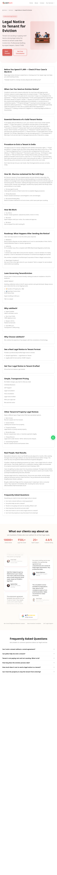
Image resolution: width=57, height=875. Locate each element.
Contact (42, 3)
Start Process (7, 52)
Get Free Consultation (20, 52)
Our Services (49, 3)
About (36, 3)
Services (11, 10)
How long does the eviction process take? (16, 663)
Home (31, 3)
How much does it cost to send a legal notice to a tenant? (21, 667)
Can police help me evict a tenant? (13, 654)
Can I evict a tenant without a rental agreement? (18, 649)
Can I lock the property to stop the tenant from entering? (21, 672)
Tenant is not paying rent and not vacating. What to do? (21, 658)
